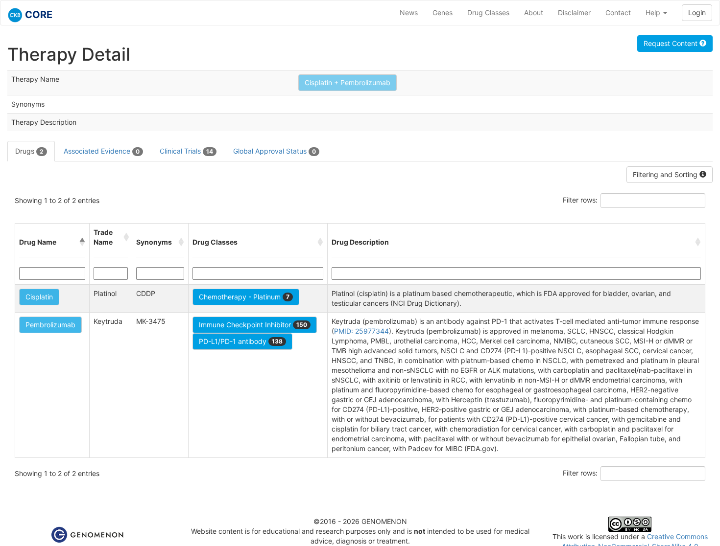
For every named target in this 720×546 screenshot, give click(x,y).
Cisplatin (39, 297)
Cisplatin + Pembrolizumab (347, 82)
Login (697, 12)
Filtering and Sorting (666, 174)
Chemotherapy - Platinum (244, 297)
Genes (442, 12)
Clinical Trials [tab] (186, 151)
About (533, 12)
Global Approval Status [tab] (274, 151)
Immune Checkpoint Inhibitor (253, 324)
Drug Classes (488, 12)
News (409, 12)
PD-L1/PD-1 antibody (241, 341)
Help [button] (654, 12)
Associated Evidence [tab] (102, 151)
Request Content (671, 43)
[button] (82, 242)
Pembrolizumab (50, 324)
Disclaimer (574, 12)
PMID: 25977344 (361, 331)
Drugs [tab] (29, 151)
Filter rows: (580, 200)
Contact (618, 12)
